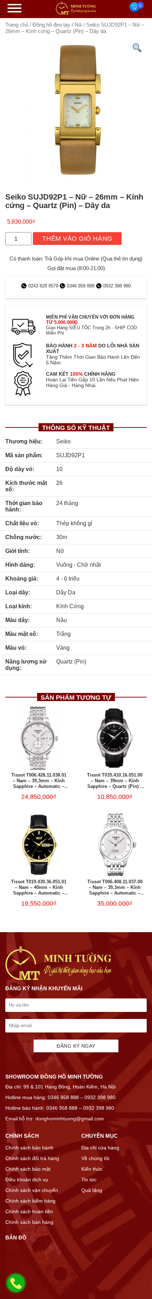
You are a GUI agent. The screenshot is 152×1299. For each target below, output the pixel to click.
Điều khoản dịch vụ (26, 1179)
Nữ (78, 25)
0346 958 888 (80, 286)
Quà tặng (91, 1190)
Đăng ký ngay (76, 1046)
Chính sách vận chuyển (31, 1190)
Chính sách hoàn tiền (29, 1211)
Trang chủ (16, 25)
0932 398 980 (117, 286)
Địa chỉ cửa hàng (100, 1147)
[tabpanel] (76, 110)
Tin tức (89, 1179)
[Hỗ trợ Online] (16, 1287)
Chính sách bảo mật (28, 1169)
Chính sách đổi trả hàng (32, 1158)
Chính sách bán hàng (29, 1222)
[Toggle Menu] (14, 8)
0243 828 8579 (44, 286)
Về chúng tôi (95, 1158)
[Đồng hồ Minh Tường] (76, 13)
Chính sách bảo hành (29, 1147)
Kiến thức (92, 1169)
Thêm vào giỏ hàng (77, 238)
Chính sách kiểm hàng (30, 1201)
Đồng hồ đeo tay (51, 25)
